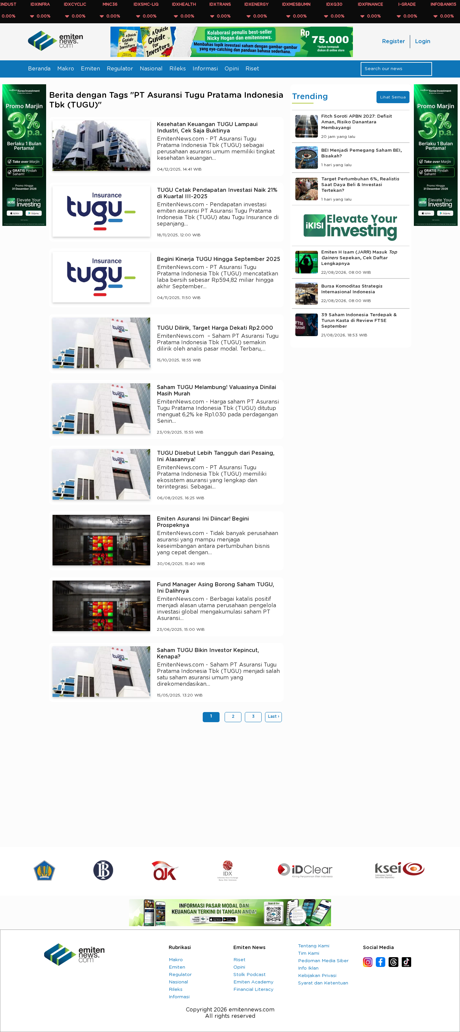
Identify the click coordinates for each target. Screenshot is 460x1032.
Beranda (39, 68)
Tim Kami (308, 953)
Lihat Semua (393, 97)
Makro (65, 68)
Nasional (151, 68)
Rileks (177, 68)
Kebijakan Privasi (317, 975)
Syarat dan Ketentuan (323, 983)
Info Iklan (308, 968)
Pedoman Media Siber (323, 961)
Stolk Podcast (249, 974)
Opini (232, 68)
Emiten (90, 68)
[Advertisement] (166, 779)
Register (393, 41)
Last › (273, 716)
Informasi (205, 68)
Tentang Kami (313, 946)
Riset (252, 68)
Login (422, 41)
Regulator (120, 68)
